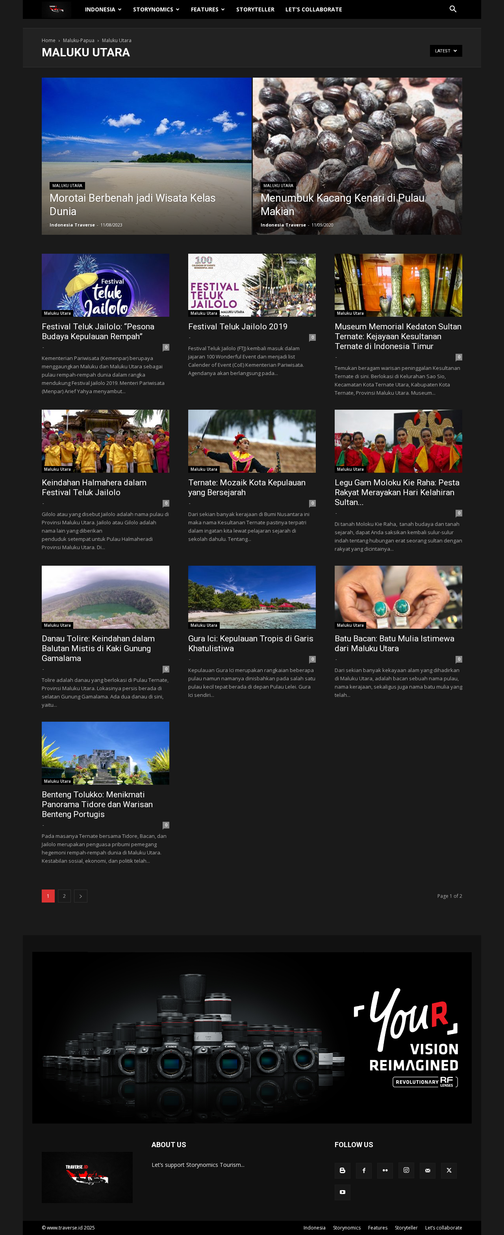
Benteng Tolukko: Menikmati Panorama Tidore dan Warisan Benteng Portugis (97, 804)
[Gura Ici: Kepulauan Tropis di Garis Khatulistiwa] (252, 597)
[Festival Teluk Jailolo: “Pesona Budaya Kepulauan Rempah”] (105, 285)
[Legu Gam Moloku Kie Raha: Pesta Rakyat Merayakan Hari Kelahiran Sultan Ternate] (398, 441)
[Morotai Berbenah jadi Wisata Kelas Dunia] (147, 162)
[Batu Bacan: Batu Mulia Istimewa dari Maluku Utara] (398, 597)
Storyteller (255, 9)
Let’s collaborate (313, 9)
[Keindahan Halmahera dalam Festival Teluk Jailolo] (105, 441)
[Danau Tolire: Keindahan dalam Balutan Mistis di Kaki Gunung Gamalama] (105, 597)
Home (49, 40)
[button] (452, 10)
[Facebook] (364, 1171)
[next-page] (80, 896)
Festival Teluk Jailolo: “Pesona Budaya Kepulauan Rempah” (98, 331)
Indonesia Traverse (72, 225)
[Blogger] (342, 1171)
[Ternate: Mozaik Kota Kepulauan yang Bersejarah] (252, 441)
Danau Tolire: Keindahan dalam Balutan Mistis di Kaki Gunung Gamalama (98, 648)
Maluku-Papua (78, 40)
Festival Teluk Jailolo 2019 (238, 326)
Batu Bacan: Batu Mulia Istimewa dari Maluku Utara (394, 643)
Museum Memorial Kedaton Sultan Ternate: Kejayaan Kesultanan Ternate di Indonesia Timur (398, 336)
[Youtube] (342, 1192)
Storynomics (153, 9)
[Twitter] (449, 1171)
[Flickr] (385, 1171)
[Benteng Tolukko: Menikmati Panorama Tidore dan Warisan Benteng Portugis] (105, 753)
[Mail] (427, 1171)
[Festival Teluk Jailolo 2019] (252, 285)
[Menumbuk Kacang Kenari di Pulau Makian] (358, 169)
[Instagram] (406, 1170)
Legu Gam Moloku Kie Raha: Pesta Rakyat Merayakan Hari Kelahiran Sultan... (397, 492)
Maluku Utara (67, 186)
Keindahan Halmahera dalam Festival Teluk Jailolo (94, 487)
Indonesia (100, 9)
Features (205, 9)
